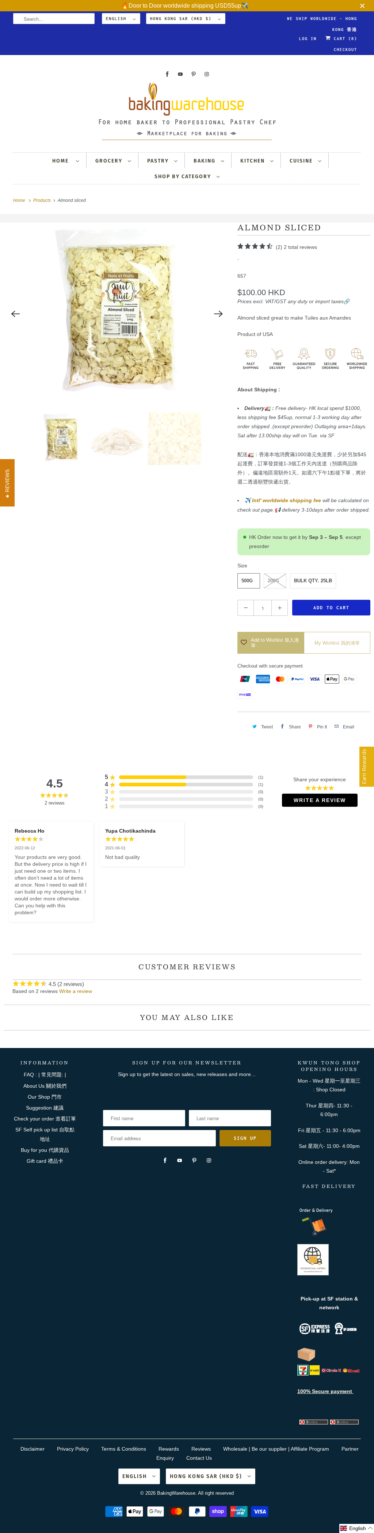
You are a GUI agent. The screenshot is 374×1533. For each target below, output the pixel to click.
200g (273, 580)
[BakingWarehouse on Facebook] (167, 74)
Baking (205, 161)
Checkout (345, 49)
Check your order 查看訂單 (45, 1119)
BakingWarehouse (176, 1493)
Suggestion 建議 (45, 1108)
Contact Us (199, 1458)
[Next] (218, 314)
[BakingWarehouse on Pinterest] (193, 74)
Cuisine (302, 161)
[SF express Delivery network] (306, 1360)
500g (247, 580)
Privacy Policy (73, 1449)
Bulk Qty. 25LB (313, 580)
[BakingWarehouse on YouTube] (180, 74)
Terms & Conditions (123, 1449)
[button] (356, 1528)
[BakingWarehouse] (187, 113)
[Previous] (15, 314)
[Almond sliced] (116, 314)
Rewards (169, 1449)
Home (62, 161)
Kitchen (253, 161)
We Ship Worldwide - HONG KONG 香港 (322, 20)
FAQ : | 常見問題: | (45, 1075)
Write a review (75, 991)
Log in (308, 38)
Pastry (159, 161)
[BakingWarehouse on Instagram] (206, 74)
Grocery (109, 161)
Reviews (201, 1449)
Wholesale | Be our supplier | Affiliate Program (276, 1449)
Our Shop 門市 (45, 1097)
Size (242, 565)
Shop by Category (183, 176)
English (117, 18)
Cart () (344, 38)
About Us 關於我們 (44, 1086)
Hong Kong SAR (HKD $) (182, 18)
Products (42, 200)
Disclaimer (32, 1449)
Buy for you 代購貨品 (45, 1150)
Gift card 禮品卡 (45, 1161)
